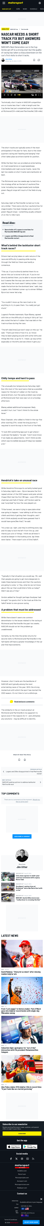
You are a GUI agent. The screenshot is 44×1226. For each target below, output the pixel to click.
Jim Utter (8, 59)
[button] (22, 82)
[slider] (22, 91)
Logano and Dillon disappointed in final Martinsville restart (19, 237)
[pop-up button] (36, 95)
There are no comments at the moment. (22, 800)
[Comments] (39, 60)
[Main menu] (4, 3)
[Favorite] (34, 60)
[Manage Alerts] (25, 760)
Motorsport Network (17, 1222)
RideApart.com (22, 1188)
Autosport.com (22, 1181)
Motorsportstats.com (22, 1184)
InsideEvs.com (22, 1171)
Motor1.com (22, 1174)
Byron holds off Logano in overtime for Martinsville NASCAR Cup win (19, 230)
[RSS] (33, 1159)
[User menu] (40, 3)
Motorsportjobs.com (22, 1177)
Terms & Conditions (10, 1219)
